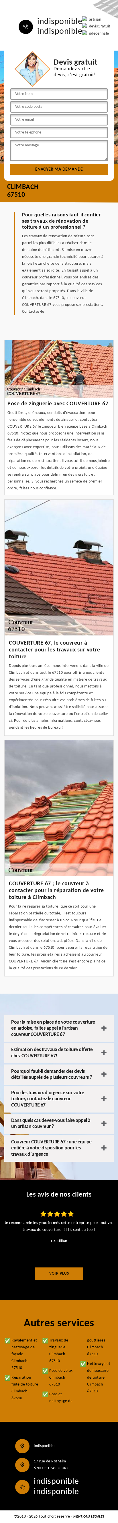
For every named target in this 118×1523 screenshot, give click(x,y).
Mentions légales (89, 1516)
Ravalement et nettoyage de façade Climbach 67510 (24, 1354)
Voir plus (59, 1273)
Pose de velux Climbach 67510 (61, 1378)
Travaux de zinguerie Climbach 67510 (58, 1350)
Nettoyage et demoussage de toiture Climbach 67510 (98, 1378)
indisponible (59, 22)
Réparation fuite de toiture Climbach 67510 (24, 1388)
